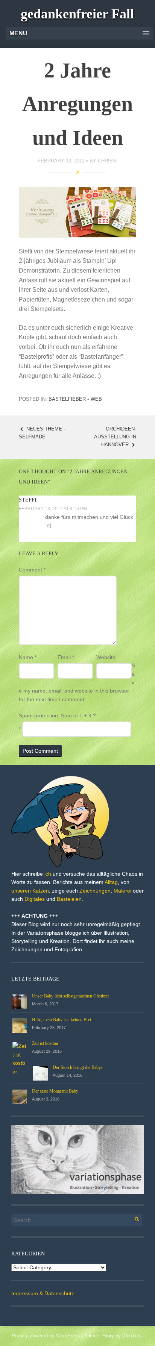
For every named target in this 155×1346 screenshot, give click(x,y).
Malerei (122, 891)
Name (27, 657)
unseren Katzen (30, 891)
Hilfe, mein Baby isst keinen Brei (61, 1019)
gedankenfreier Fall (77, 13)
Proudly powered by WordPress (46, 1335)
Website (105, 657)
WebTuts (132, 1335)
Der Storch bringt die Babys (78, 1067)
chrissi (108, 161)
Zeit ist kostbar (45, 1043)
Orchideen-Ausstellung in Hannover (115, 436)
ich (47, 874)
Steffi (27, 500)
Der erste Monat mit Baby (55, 1091)
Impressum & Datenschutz (42, 1293)
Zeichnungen (95, 891)
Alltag (111, 882)
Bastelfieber (67, 399)
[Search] (132, 1218)
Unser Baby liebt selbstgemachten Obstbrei (70, 996)
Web (96, 399)
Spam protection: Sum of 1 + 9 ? (57, 715)
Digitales (34, 899)
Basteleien (69, 899)
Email (66, 657)
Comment (32, 570)
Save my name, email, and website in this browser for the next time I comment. (77, 682)
